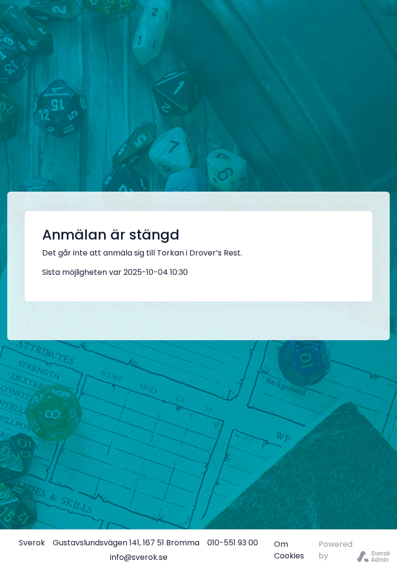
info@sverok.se (139, 557)
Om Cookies (289, 550)
